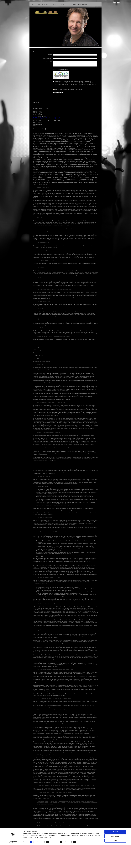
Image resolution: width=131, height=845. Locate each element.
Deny (115, 840)
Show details (82, 842)
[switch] (46, 842)
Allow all (115, 831)
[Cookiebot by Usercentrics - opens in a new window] (12, 842)
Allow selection (115, 836)
